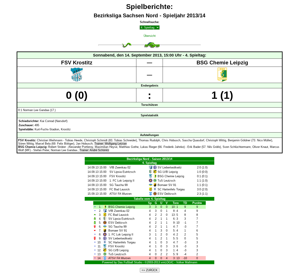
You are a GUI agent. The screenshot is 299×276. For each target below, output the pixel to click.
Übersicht (150, 35)
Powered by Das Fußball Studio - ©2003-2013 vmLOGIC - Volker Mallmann (149, 262)
